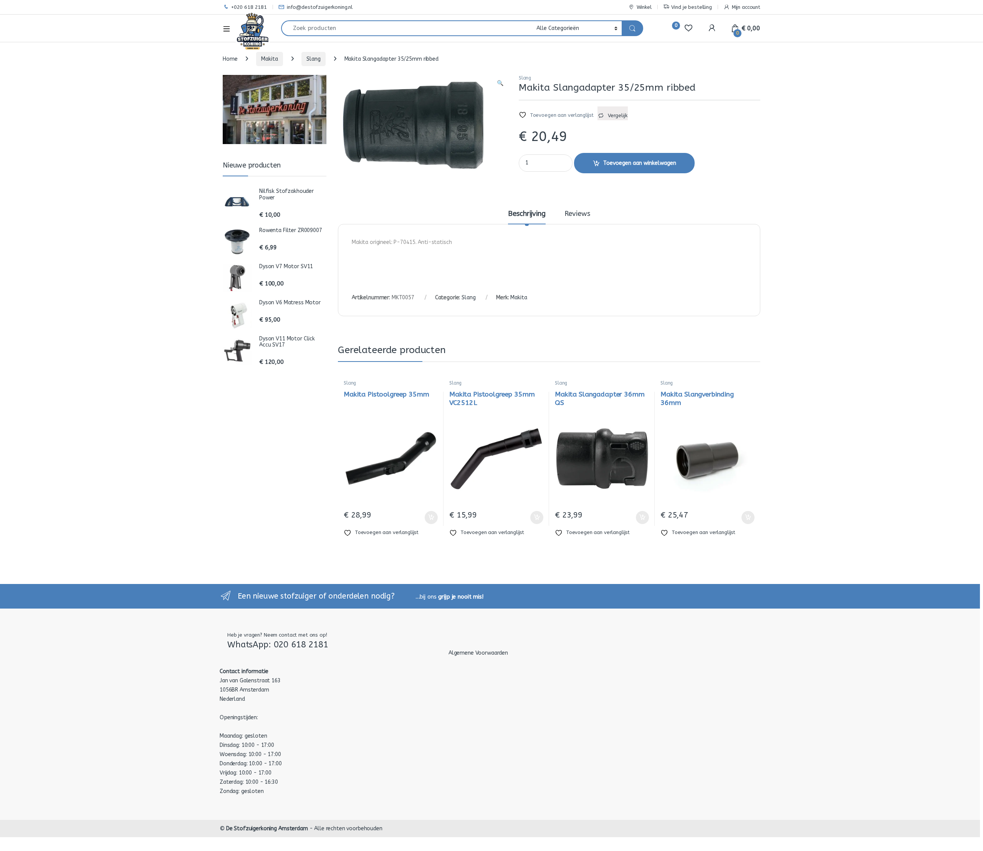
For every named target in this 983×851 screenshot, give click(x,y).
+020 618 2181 (249, 7)
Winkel (644, 7)
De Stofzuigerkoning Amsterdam (267, 828)
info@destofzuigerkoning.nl (319, 7)
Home (230, 59)
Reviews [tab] (577, 214)
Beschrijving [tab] (526, 214)
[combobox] (407, 28)
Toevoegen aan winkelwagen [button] (422, 517)
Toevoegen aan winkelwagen (639, 163)
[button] (500, 83)
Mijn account (746, 7)
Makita (269, 59)
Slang (313, 59)
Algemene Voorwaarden (478, 653)
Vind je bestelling (691, 7)
